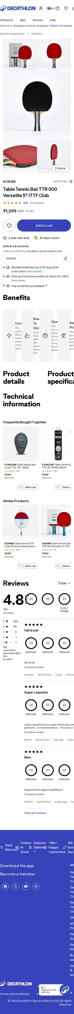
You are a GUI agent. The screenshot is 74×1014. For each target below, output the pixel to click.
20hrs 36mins (34, 271)
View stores (18, 280)
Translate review (34, 667)
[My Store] (49, 8)
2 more (60, 168)
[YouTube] (25, 886)
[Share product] (71, 181)
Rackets (36, 33)
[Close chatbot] (39, 986)
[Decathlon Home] (18, 8)
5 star (62, 583)
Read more (67, 727)
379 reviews (37, 203)
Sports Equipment (12, 33)
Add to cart (30, 487)
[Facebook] (5, 886)
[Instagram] (36, 886)
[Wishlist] (66, 8)
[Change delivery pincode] (65, 258)
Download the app (17, 866)
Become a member (18, 874)
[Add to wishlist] (9, 225)
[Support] (57, 8)
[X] (15, 886)
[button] (7, 20)
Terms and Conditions (14, 994)
